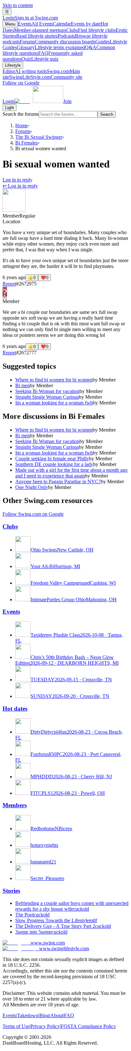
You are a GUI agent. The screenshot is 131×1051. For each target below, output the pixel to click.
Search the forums (21, 114)
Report (9, 283)
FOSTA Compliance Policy (88, 1026)
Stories (11, 890)
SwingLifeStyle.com (45, 77)
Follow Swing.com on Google (33, 514)
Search (106, 114)
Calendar (76, 23)
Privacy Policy (45, 1026)
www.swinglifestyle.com (64, 948)
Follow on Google (21, 82)
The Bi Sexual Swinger (38, 137)
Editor (25, 71)
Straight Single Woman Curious (47, 397)
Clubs (91, 30)
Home (21, 125)
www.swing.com (48, 942)
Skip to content (18, 5)
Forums (57, 41)
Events (35, 23)
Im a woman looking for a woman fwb (54, 402)
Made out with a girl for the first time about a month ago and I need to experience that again (71, 472)
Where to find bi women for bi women (54, 379)
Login (30, 17)
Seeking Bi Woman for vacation (47, 391)
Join (67, 101)
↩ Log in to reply (20, 186)
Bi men (22, 385)
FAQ (69, 1015)
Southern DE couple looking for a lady (54, 464)
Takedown (27, 1015)
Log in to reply (17, 179)
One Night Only (31, 487)
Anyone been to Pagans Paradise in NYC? (58, 481)
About (56, 1015)
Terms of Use (16, 1026)
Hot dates (15, 708)
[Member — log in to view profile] (14, 210)
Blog (44, 1015)
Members (15, 805)
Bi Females (26, 142)
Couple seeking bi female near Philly (52, 458)
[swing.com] (39, 101)
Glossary (51, 47)
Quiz (40, 59)
